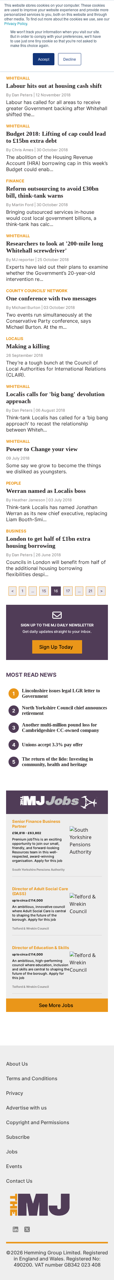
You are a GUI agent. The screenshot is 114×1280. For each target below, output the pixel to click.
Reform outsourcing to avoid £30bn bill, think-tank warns (52, 192)
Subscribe (17, 1137)
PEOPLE (13, 483)
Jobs (12, 1152)
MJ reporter (23, 259)
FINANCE (15, 180)
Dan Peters (22, 94)
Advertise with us (26, 1108)
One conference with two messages (51, 298)
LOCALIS (14, 338)
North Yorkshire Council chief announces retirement (64, 710)
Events (14, 1166)
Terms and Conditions (31, 1078)
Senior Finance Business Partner (36, 824)
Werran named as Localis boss (46, 490)
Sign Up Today (56, 647)
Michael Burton (26, 307)
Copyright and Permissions (37, 1122)
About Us (17, 1064)
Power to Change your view (42, 449)
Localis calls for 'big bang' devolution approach (55, 397)
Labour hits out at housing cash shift (54, 85)
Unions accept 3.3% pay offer (52, 744)
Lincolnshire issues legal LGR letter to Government (61, 693)
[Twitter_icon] (27, 1229)
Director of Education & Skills (40, 947)
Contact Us (19, 1181)
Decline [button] (69, 59)
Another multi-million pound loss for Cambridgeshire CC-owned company (60, 727)
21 (90, 591)
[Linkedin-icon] (15, 1229)
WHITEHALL (18, 78)
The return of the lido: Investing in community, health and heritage (57, 761)
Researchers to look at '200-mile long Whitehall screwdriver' (54, 247)
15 (44, 591)
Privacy (14, 1093)
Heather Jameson (28, 499)
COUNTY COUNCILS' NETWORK (36, 290)
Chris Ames (22, 149)
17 (68, 591)
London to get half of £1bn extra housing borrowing (48, 542)
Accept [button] (43, 59)
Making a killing (28, 346)
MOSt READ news (31, 675)
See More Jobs (56, 1005)
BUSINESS (16, 531)
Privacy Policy (15, 23)
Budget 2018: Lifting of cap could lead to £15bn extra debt (56, 137)
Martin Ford (22, 204)
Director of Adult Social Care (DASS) (40, 891)
